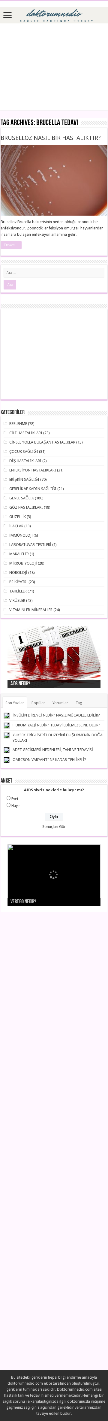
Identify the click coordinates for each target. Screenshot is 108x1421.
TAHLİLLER (18, 591)
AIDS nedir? (20, 684)
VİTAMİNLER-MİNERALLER (30, 609)
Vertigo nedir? (23, 902)
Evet (14, 798)
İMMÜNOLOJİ (21, 535)
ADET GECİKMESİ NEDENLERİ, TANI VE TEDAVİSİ (53, 749)
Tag (79, 703)
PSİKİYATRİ (18, 582)
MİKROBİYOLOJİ (23, 563)
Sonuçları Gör (54, 826)
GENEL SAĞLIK (21, 498)
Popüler (38, 703)
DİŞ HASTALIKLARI (25, 461)
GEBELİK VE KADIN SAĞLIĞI (32, 488)
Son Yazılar (14, 703)
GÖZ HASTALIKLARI (26, 507)
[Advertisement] (54, 67)
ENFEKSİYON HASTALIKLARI (32, 470)
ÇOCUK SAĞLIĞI (23, 451)
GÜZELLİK (17, 516)
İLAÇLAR (16, 526)
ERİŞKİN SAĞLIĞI (24, 479)
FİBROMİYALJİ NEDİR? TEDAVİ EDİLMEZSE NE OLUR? (56, 725)
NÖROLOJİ (18, 572)
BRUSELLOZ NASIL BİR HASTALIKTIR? (51, 137)
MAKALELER (19, 554)
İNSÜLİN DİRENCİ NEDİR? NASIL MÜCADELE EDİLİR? (56, 715)
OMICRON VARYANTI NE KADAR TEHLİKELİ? (49, 759)
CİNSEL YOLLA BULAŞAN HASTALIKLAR (42, 442)
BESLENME (18, 423)
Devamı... (11, 245)
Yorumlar (60, 703)
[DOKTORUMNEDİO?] (54, 14)
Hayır (15, 805)
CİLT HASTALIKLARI (25, 433)
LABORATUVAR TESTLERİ (30, 544)
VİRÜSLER (17, 600)
